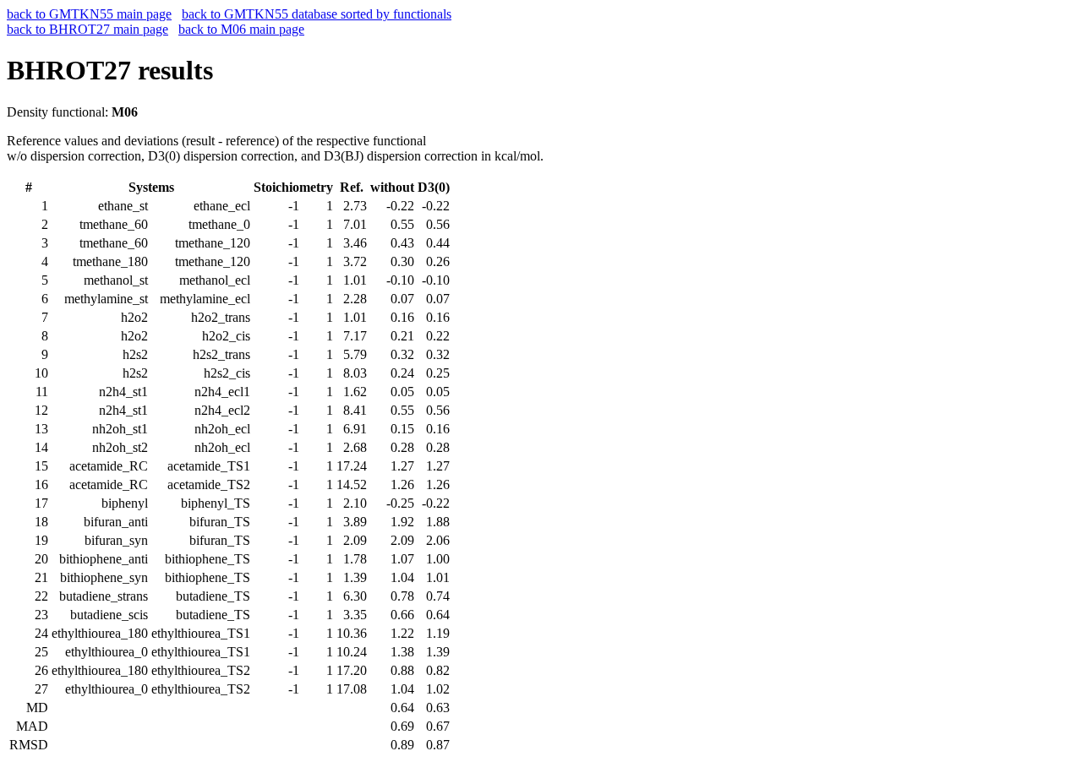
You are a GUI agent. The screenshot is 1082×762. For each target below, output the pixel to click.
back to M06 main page (241, 29)
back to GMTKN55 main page (89, 14)
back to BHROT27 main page (87, 29)
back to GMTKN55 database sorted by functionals (316, 14)
